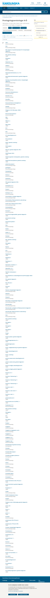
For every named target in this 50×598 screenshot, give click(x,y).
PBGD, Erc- (7, 120)
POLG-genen (8, 322)
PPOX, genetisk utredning (10, 408)
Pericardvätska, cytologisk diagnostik (13, 196)
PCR (6, 131)
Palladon (7, 65)
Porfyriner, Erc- (8, 372)
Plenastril (7, 297)
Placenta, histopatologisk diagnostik (13, 290)
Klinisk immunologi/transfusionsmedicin (10, 30)
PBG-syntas (7, 124)
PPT (6, 415)
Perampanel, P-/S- (9, 185)
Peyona (7, 246)
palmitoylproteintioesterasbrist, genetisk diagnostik (16, 76)
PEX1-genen (7, 243)
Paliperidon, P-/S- (9, 62)
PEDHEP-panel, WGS (9, 153)
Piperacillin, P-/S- (9, 268)
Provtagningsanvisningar (7, 17)
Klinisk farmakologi (16, 27)
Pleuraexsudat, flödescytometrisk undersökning (15, 311)
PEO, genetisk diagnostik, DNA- (11, 182)
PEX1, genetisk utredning (10, 239)
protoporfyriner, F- (9, 538)
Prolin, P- (7, 509)
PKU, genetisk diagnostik (10, 279)
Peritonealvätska (8, 207)
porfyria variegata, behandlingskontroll (13, 365)
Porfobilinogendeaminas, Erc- (11, 340)
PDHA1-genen (8, 146)
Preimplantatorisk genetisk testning (12, 444)
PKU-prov (7, 286)
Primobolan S (8, 477)
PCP (6, 128)
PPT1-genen (7, 419)
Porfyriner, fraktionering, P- (11, 380)
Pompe (6, 333)
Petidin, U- (7, 232)
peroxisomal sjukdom (10, 221)
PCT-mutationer (8, 138)
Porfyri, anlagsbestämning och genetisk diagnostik (16, 347)
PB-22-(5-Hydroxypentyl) (10, 113)
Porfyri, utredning (9, 354)
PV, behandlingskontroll (10, 559)
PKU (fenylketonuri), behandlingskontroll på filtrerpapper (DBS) (18, 275)
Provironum (7, 545)
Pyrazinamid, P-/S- (9, 567)
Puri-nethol (7, 556)
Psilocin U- (7, 549)
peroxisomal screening (10, 218)
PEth (6, 225)
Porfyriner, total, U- (9, 394)
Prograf (7, 498)
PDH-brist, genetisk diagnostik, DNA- (13, 149)
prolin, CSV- (7, 505)
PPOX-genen (8, 412)
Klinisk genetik (23, 27)
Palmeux (7, 69)
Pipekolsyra (7, 257)
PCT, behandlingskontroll (10, 135)
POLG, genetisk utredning (10, 318)
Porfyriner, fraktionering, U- (11, 383)
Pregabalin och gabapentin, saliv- (12, 430)
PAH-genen (7, 58)
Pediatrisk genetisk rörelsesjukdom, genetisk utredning (17, 156)
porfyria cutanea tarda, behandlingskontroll (14, 358)
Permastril (7, 210)
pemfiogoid (7, 167)
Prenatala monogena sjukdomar (12, 455)
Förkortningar (38, 32)
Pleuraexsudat (8, 304)
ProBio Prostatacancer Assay (11, 495)
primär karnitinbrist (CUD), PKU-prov (13, 480)
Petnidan (7, 236)
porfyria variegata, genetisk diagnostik (13, 369)
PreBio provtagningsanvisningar (41, 35)
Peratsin (7, 189)
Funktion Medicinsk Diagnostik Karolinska (15, 15)
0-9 (14, 37)
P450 (6, 42)
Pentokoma (7, 178)
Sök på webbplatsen (7, 11)
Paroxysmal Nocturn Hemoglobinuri (13, 102)
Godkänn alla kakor (23, 594)
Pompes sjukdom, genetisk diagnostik (13, 336)
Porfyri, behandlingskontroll (11, 351)
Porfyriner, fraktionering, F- (11, 376)
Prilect (6, 462)
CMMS (10, 27)
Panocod (7, 85)
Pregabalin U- (8, 433)
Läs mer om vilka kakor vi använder (15, 591)
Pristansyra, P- (8, 487)
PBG (6, 117)
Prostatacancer (8, 531)
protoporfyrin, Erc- (9, 534)
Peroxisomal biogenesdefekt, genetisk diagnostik (15, 214)
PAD (6, 46)
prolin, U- (7, 513)
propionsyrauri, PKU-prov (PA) (11, 523)
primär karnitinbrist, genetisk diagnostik (13, 484)
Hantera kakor (13, 594)
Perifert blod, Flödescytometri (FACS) (13, 203)
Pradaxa (7, 423)
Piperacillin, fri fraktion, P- (11, 264)
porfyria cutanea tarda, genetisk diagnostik (14, 362)
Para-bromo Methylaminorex (11, 92)
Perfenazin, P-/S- (8, 192)
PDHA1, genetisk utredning (11, 142)
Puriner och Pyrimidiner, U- (11, 552)
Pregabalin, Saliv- (9, 441)
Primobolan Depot (9, 473)
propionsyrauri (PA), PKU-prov (11, 520)
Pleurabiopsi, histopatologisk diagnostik (13, 300)
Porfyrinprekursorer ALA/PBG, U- (12, 401)
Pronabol (7, 516)
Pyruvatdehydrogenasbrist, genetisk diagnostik (15, 570)
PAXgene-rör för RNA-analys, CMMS (12, 110)
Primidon (7, 466)
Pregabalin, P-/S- (8, 437)
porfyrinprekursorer (9, 397)
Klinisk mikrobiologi (27, 30)
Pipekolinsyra (8, 254)
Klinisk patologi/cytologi (7, 32)
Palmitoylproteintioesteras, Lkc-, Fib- (13, 72)
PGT (6, 250)
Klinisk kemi (21, 30)
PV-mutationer (8, 563)
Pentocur (7, 174)
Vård (6, 15)
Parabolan (7, 88)
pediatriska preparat (9, 164)
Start (4, 15)
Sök (44, 11)
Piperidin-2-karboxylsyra (10, 272)
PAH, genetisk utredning (10, 54)
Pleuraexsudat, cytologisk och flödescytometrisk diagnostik (17, 308)
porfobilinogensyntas (9, 344)
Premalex (7, 448)
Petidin (6, 228)
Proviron (7, 541)
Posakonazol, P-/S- (9, 405)
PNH (6, 315)
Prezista (7, 459)
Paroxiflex (7, 99)
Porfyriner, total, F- (9, 387)
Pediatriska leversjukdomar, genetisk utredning (15, 160)
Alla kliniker (5, 27)
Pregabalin (7, 426)
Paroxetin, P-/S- (8, 95)
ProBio (6, 491)
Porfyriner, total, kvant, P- (10, 390)
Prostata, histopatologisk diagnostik (13, 527)
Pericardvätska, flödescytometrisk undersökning (15, 200)
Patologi (7, 106)
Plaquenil (7, 293)
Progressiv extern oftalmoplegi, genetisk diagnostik (16, 502)
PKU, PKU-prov (8, 282)
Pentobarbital (8, 171)
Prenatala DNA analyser (10, 451)
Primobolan (7, 469)
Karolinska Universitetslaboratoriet (30, 15)
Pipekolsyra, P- (8, 261)
